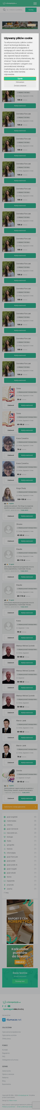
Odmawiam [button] (20, 82)
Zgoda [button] (20, 78)
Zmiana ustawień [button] (20, 86)
